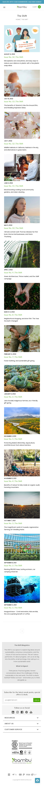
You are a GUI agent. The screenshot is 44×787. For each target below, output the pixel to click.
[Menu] (4, 7)
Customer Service (13, 729)
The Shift (24, 19)
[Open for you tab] (37, 780)
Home (18, 19)
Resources (10, 718)
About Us (9, 723)
